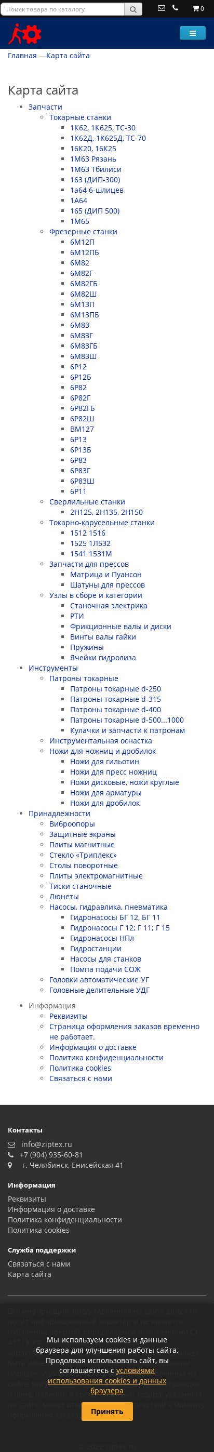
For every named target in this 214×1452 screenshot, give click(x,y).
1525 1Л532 (90, 543)
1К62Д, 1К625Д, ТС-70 (108, 138)
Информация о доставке (93, 1047)
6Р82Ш (82, 418)
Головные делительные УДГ (99, 990)
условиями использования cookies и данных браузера (107, 1380)
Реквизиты (68, 1016)
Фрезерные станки (83, 231)
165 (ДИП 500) (94, 211)
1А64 (78, 200)
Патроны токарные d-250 (115, 689)
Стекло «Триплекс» (83, 855)
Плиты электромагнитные (96, 876)
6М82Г (81, 273)
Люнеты (64, 896)
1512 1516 (87, 533)
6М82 (79, 263)
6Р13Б (80, 450)
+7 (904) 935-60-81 (49, 1155)
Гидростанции (96, 948)
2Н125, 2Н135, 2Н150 (106, 512)
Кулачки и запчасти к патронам (127, 730)
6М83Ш (83, 356)
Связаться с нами (80, 1078)
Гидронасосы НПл (102, 938)
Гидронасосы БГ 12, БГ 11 (115, 917)
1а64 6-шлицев (97, 190)
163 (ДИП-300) (95, 179)
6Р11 (78, 491)
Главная (22, 55)
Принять (107, 1411)
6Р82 (78, 387)
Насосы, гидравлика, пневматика (108, 907)
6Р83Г (80, 470)
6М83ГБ (84, 346)
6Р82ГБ (82, 408)
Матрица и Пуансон (106, 574)
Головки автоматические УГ (99, 979)
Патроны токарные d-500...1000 (127, 720)
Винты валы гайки (103, 637)
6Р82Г (80, 398)
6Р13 (78, 439)
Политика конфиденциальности (106, 1057)
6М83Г (81, 335)
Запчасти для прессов (89, 564)
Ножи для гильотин (104, 761)
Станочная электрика (109, 605)
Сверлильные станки (87, 502)
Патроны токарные (83, 678)
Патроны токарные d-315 (115, 699)
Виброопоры (72, 824)
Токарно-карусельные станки (102, 522)
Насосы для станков (105, 959)
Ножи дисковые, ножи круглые (124, 782)
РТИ (77, 616)
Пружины (87, 647)
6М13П (82, 304)
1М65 (79, 221)
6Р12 (78, 366)
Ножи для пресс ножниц (113, 772)
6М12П (82, 242)
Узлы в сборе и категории (95, 595)
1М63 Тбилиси (96, 169)
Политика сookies (80, 1068)
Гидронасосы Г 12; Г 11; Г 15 (120, 928)
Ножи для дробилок (105, 803)
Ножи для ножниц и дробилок (102, 751)
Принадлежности (59, 813)
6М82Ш (83, 294)
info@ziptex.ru (44, 1144)
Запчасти (45, 107)
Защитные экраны (82, 834)
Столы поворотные (83, 865)
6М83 (79, 325)
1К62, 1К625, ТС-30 (103, 127)
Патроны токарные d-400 (115, 709)
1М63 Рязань (93, 159)
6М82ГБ (84, 283)
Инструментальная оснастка (100, 740)
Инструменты (53, 668)
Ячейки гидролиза (103, 657)
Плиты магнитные (82, 844)
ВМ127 (82, 429)
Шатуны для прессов (107, 585)
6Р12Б (80, 377)
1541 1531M (91, 553)
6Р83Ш (82, 481)
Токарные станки (80, 117)
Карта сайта (68, 55)
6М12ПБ (84, 252)
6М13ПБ (84, 314)
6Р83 (78, 460)
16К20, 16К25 (93, 148)
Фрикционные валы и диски (120, 626)
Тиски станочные (80, 886)
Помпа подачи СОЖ (105, 969)
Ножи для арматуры (106, 792)
